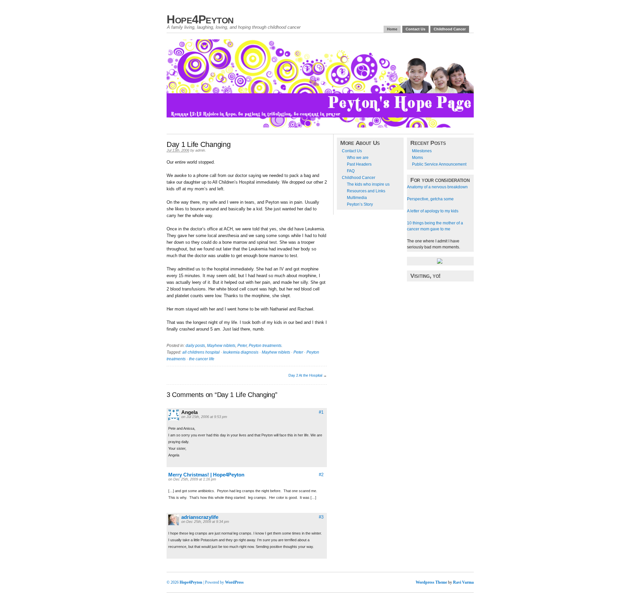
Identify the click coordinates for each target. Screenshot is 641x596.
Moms (417, 157)
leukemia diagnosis (240, 352)
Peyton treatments (265, 345)
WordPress (234, 582)
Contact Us (415, 29)
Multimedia (357, 197)
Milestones (422, 151)
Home (392, 29)
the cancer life (201, 359)
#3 (321, 517)
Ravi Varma (463, 582)
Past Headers (359, 164)
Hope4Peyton (200, 19)
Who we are (358, 157)
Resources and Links (366, 191)
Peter (242, 345)
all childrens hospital (201, 352)
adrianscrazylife (199, 517)
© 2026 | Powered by (196, 582)
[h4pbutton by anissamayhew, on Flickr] (439, 262)
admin (200, 150)
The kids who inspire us (368, 184)
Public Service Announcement (439, 164)
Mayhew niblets (221, 345)
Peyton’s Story (360, 204)
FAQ (351, 171)
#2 (321, 474)
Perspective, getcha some (430, 199)
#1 (321, 412)
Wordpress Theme (431, 582)
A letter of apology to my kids (432, 211)
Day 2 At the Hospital (305, 375)
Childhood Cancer (450, 29)
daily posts (195, 345)
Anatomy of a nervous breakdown (437, 187)
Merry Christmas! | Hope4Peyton (206, 474)
